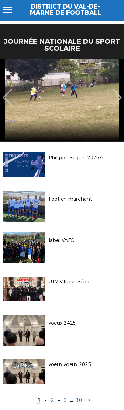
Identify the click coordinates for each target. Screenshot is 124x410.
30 (79, 400)
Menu (10, 10)
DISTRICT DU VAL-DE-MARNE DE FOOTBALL (65, 10)
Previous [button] (7, 92)
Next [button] (117, 92)
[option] (62, 100)
